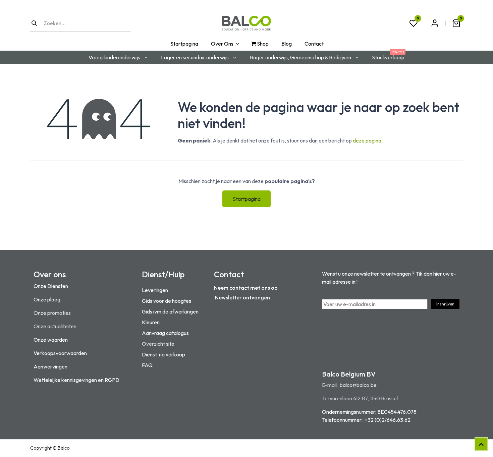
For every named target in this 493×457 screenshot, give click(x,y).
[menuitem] (183, 44)
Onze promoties (52, 312)
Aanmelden (434, 23)
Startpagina (247, 198)
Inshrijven (445, 303)
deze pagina (367, 140)
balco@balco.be (358, 385)
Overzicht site (158, 343)
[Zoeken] (34, 23)
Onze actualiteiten (55, 326)
